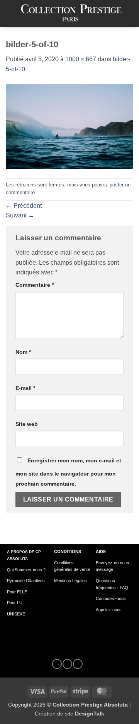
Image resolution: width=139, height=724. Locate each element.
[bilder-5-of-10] (69, 125)
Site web (26, 424)
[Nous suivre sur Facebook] (57, 664)
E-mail (25, 388)
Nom (23, 352)
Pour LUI (15, 602)
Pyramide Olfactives (26, 580)
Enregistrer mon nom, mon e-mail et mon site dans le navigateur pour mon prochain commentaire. (68, 472)
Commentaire (34, 285)
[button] (10, 13)
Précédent (24, 205)
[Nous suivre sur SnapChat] (78, 664)
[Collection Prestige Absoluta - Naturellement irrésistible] (71, 13)
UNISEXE (16, 614)
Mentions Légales (70, 580)
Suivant (20, 215)
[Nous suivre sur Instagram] (67, 664)
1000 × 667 (80, 59)
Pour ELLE (17, 592)
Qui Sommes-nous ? (26, 569)
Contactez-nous (111, 598)
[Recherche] (130, 13)
